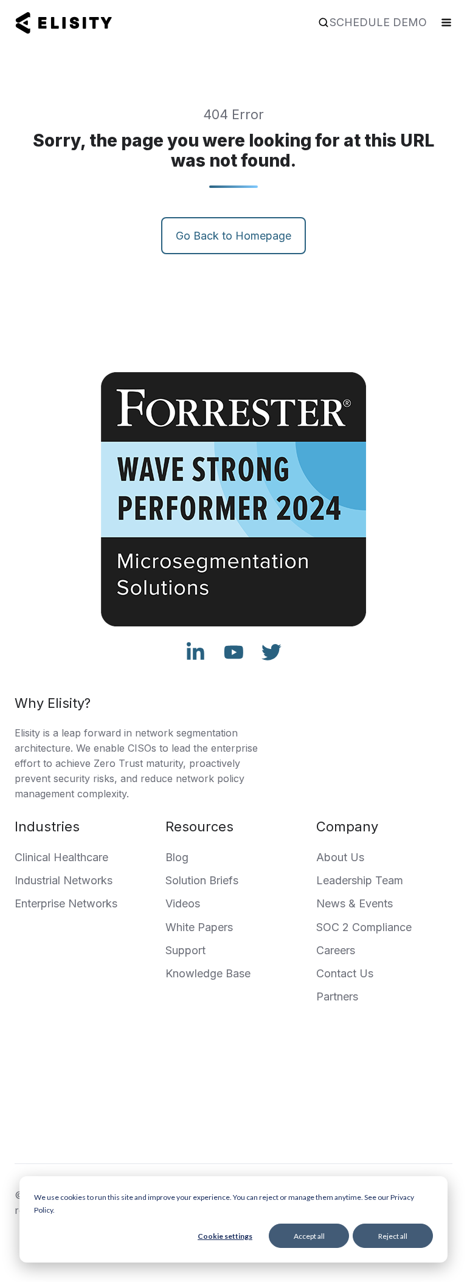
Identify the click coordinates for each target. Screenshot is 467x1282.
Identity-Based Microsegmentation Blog (282, 1091)
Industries (47, 826)
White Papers (199, 927)
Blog (177, 857)
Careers (335, 950)
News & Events (354, 903)
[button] (323, 22)
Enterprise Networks (66, 903)
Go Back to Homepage (233, 235)
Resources (199, 826)
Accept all (309, 1236)
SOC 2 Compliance (364, 927)
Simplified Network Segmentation (282, 1112)
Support (185, 950)
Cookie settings (225, 1236)
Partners (337, 996)
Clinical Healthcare (61, 857)
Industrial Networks (63, 880)
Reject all (392, 1236)
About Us (340, 857)
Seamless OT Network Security (288, 1132)
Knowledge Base (208, 973)
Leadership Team (359, 880)
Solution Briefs (201, 880)
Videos (182, 903)
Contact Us (344, 973)
